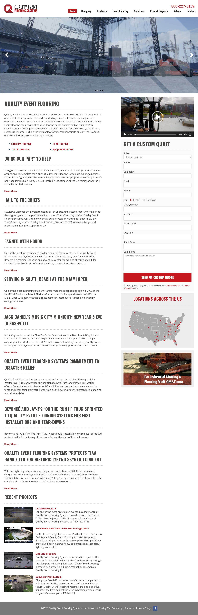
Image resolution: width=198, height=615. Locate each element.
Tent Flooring (60, 143)
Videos (177, 11)
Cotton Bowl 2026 (46, 508)
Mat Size (128, 214)
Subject (127, 153)
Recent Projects (159, 11)
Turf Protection (20, 149)
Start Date (129, 242)
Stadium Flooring (21, 143)
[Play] (125, 134)
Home (72, 11)
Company (86, 11)
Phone (127, 190)
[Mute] (185, 134)
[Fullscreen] (189, 134)
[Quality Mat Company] (157, 384)
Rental (136, 200)
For (125, 200)
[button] (157, 117)
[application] (157, 117)
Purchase (151, 200)
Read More (10, 191)
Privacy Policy (173, 285)
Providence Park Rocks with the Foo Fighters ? (62, 528)
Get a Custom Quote (51, 75)
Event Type (129, 223)
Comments (129, 251)
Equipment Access (62, 149)
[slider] (155, 134)
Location (128, 232)
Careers (129, 608)
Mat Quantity (130, 204)
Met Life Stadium (46, 553)
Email (126, 181)
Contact (191, 11)
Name (126, 162)
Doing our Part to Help (49, 577)
